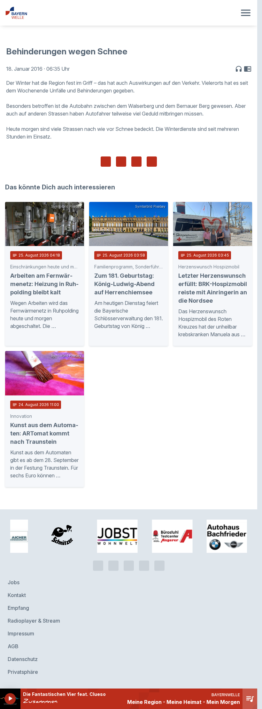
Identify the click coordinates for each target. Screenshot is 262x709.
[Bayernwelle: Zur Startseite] (121, 12)
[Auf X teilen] (121, 161)
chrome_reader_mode (247, 69)
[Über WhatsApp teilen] (136, 161)
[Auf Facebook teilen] (106, 161)
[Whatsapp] (113, 566)
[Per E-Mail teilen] (152, 161)
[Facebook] (129, 566)
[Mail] (159, 566)
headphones (239, 69)
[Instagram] (144, 566)
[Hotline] (98, 566)
